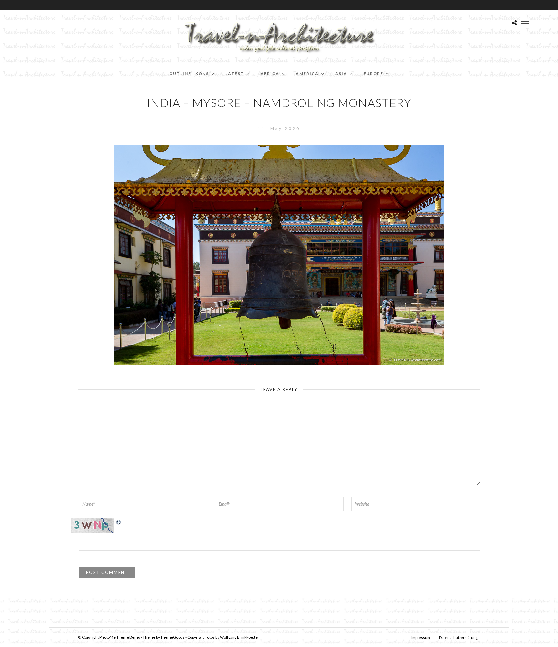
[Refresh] (118, 521)
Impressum (420, 637)
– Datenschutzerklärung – (458, 637)
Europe (373, 73)
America (307, 73)
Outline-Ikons (189, 73)
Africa (270, 73)
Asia (341, 73)
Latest (234, 73)
